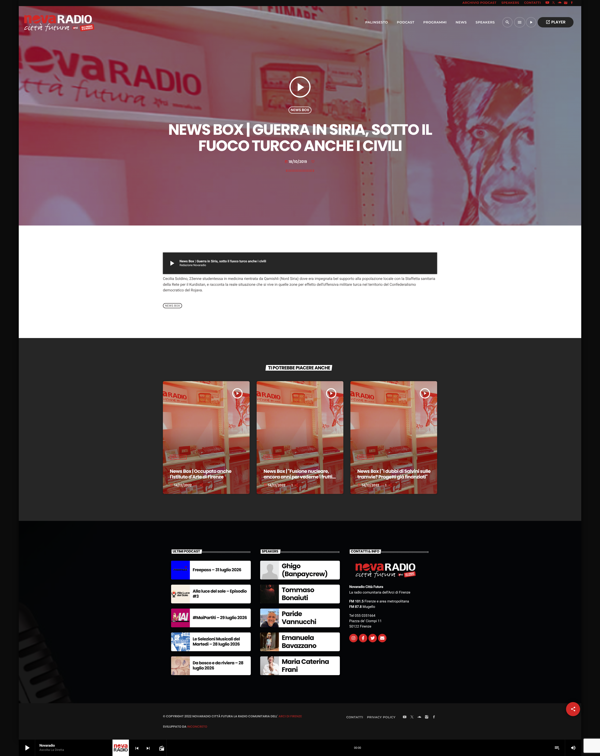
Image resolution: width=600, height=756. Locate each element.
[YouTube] (547, 3)
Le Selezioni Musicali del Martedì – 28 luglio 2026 (216, 641)
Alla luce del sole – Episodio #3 (220, 593)
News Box (300, 110)
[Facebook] (572, 3)
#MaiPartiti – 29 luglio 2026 (220, 618)
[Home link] (49, 22)
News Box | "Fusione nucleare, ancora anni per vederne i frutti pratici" (298, 477)
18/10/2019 (296, 161)
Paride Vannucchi (299, 617)
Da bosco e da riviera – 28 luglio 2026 (218, 665)
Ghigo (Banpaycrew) (305, 570)
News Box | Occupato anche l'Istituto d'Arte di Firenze (201, 474)
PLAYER (556, 22)
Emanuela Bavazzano (299, 641)
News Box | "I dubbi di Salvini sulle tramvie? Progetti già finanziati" (394, 474)
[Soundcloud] (560, 3)
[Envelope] (382, 638)
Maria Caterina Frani (305, 665)
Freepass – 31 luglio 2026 (217, 570)
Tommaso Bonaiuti (298, 593)
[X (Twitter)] (553, 3)
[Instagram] (566, 3)
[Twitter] (372, 638)
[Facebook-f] (363, 638)
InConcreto (197, 726)
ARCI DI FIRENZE (290, 716)
